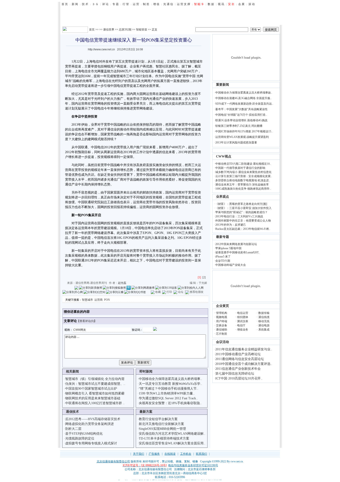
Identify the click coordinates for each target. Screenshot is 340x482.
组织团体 (242, 317)
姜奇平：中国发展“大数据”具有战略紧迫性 (241, 109)
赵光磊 (122, 283)
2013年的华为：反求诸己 (230, 224)
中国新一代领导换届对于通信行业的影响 (240, 168)
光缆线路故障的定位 (79, 438)
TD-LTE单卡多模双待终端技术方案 (164, 438)
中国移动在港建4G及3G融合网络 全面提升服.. (243, 98)
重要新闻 (222, 84)
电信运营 (242, 313)
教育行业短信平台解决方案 (158, 419)
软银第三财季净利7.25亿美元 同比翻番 (239, 125)
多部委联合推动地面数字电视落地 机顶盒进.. (242, 180)
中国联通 (84, 202)
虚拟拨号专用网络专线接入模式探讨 (91, 443)
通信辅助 (221, 329)
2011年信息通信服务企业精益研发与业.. (243, 349)
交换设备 (221, 325)
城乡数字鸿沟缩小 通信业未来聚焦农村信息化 (243, 172)
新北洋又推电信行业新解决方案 (161, 424)
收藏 (158, 292)
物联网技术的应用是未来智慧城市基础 (92, 398)
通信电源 (263, 325)
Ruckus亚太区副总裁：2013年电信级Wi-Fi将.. (242, 228)
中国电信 (168, 76)
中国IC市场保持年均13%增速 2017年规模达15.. (243, 131)
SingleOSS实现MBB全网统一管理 (162, 428)
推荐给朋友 (197, 292)
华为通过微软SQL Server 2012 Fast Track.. (168, 398)
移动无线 (263, 321)
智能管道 (141, 29)
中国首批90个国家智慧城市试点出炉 (91, 388)
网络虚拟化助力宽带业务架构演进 (89, 424)
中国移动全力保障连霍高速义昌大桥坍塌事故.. (243, 92)
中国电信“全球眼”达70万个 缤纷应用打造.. (241, 114)
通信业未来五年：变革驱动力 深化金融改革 (242, 184)
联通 (84, 147)
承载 (159, 170)
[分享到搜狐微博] (114, 287)
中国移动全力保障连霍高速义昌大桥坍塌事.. (170, 379)
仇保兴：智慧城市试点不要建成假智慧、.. (95, 383)
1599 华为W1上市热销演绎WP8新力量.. (167, 393)
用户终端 (221, 321)
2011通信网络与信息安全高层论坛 (239, 359)
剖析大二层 (73, 428)
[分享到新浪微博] (90, 287)
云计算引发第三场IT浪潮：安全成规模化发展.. (243, 176)
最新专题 (222, 237)
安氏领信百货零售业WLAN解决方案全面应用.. (172, 443)
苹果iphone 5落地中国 (228, 248)
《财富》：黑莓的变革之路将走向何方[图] (241, 204)
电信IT (241, 325)
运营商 (98, 299)
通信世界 (108, 29)
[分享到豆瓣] (115, 292)
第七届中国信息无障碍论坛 (234, 373)
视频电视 (221, 317)
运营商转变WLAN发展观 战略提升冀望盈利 (242, 137)
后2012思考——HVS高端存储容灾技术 (92, 419)
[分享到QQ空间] (94, 292)
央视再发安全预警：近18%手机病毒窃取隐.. (170, 403)
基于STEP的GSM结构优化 (84, 433)
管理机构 (221, 313)
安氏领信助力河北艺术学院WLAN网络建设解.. (172, 433)
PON (107, 299)
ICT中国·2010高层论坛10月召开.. (239, 378)
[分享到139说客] (166, 287)
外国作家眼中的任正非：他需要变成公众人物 (243, 220)
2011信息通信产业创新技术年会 (238, 368)
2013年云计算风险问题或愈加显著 (236, 142)
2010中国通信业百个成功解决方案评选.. (243, 364)
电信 (96, 61)
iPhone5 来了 (223, 256)
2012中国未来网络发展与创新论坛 (236, 244)
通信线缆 (263, 317)
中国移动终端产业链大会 (230, 265)
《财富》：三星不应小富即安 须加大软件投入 (243, 208)
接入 (126, 147)
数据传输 (263, 313)
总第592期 (125, 29)
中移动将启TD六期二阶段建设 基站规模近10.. (243, 163)
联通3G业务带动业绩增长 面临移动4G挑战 (241, 120)
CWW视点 (223, 156)
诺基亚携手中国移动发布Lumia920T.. (237, 252)
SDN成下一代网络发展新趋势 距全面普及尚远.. (244, 103)
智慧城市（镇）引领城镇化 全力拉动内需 (94, 379)
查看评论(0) (87, 321)
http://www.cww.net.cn (101, 49)
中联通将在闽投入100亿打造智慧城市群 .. (95, 403)
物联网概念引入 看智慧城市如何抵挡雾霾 (94, 393)
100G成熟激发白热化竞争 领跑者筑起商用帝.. (243, 188)
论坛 (180, 292)
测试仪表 (242, 321)
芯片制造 (221, 333)
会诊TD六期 (222, 260)
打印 (169, 292)
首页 (92, 29)
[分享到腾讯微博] (129, 287)
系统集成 (263, 329)
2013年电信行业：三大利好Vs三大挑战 (239, 216)
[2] (204, 277)
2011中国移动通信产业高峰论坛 (238, 354)
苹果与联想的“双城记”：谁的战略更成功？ (241, 212)
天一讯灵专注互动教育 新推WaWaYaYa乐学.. (170, 383)
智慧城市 (87, 299)
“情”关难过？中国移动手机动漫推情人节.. (168, 388)
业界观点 (222, 196)
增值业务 (242, 329)
